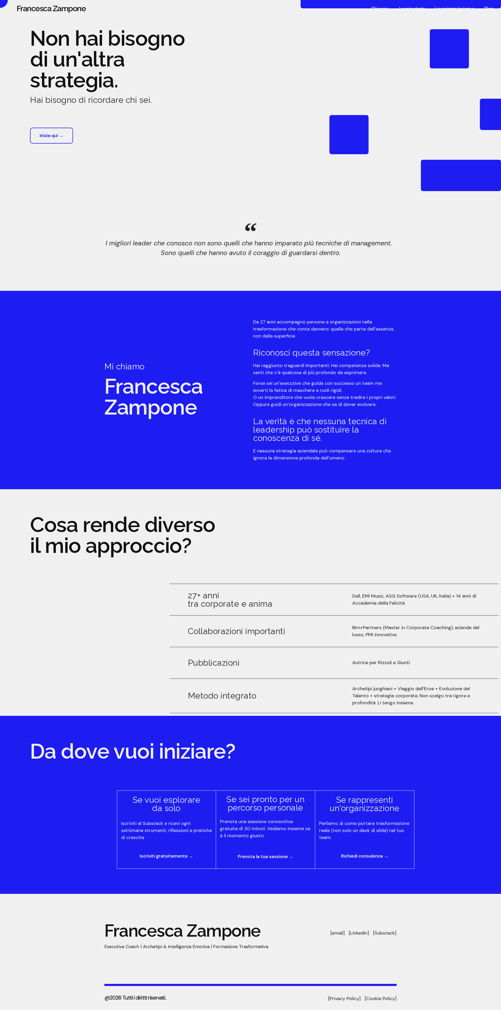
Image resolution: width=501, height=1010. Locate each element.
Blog (488, 8)
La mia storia (412, 8)
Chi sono (380, 8)
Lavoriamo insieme (454, 8)
